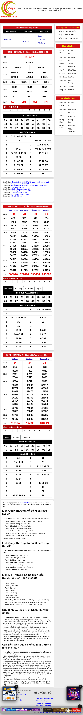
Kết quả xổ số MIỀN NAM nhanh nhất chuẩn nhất (29, 184)
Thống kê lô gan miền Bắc (67, 31)
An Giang (71, 57)
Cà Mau (62, 73)
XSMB (9, 52)
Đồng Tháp (72, 70)
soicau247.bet (20, 695)
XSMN (9, 206)
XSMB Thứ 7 (19, 52)
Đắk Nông (29, 359)
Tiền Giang (63, 86)
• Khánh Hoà (25, 41)
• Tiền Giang (41, 43)
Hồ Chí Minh (35, 210)
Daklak (61, 106)
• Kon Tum (24, 38)
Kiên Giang (63, 77)
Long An (46, 210)
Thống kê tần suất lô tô (66, 35)
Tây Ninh (62, 57)
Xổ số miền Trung (68, 98)
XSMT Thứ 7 (18, 355)
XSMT (8, 355)
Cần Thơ (62, 70)
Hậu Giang (24, 210)
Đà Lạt (61, 66)
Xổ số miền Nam (68, 46)
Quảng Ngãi (44, 359)
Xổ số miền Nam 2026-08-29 (36, 206)
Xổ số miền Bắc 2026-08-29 (37, 52)
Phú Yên (71, 113)
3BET (6, 702)
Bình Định (62, 102)
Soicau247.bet (25, 503)
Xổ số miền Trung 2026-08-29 (36, 355)
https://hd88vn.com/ (24, 702)
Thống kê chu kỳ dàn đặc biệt (68, 38)
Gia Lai (70, 106)
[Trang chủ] (9, 9)
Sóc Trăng (71, 77)
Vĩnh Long (62, 80)
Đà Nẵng (15, 359)
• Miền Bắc (7, 39)
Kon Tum (62, 109)
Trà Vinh (71, 86)
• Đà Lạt (39, 36)
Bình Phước (13, 210)
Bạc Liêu (71, 90)
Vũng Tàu (62, 90)
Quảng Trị (71, 116)
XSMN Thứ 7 (18, 206)
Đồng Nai (71, 66)
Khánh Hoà (72, 109)
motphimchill (12, 702)
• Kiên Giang (41, 39)
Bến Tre (71, 54)
